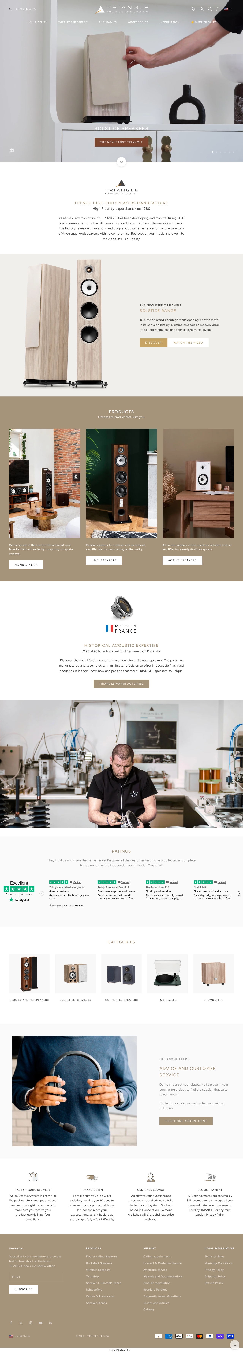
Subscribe (201, 1336)
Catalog (148, 1309)
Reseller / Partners (155, 1289)
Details (108, 1219)
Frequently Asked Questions (162, 1296)
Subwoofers (94, 1289)
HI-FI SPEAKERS (104, 560)
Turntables (93, 1276)
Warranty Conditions (219, 1263)
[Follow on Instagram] (31, 1323)
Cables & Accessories (100, 1296)
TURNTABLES (108, 22)
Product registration (156, 1283)
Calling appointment (157, 1256)
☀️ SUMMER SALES (204, 22)
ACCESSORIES (138, 22)
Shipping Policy (215, 1276)
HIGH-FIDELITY (36, 22)
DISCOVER (153, 342)
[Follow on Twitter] (21, 1323)
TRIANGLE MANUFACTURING (121, 683)
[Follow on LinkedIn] (50, 1323)
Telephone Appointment (186, 1121)
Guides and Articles (156, 1303)
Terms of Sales (214, 1256)
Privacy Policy (215, 1214)
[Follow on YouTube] (41, 1323)
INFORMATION (169, 22)
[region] (121, 81)
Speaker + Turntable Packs (103, 1283)
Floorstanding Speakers (102, 1256)
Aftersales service (155, 1270)
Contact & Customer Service (162, 1263)
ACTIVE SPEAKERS (182, 560)
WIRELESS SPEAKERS (72, 22)
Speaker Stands (96, 1303)
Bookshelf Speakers (99, 1263)
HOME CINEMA (26, 564)
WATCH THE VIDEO (188, 342)
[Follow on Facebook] (11, 1323)
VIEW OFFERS (121, 142)
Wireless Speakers (98, 1270)
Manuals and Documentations (163, 1276)
